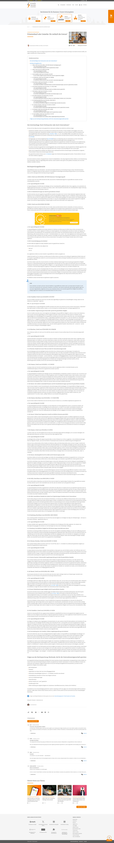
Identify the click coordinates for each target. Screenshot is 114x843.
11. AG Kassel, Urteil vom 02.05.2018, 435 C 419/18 (42, 109)
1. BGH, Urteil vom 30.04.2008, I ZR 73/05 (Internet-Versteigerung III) (46, 65)
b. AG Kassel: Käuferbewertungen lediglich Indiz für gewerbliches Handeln (47, 112)
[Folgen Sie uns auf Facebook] (86, 0)
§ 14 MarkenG (48, 154)
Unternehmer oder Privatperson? (33, 32)
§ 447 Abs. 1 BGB (54, 585)
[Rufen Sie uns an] (81, 0)
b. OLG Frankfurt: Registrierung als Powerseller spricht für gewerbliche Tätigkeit (48, 75)
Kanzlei (76, 4)
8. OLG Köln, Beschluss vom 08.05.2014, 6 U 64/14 (42, 95)
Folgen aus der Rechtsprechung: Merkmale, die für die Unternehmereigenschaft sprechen (49, 118)
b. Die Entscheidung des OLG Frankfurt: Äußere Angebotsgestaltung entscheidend (49, 116)
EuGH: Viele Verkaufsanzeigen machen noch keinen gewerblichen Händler (64, 800)
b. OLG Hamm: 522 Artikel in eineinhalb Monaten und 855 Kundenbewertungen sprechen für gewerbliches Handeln (55, 84)
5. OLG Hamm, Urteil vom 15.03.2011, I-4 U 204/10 (42, 82)
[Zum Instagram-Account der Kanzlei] (48, 712)
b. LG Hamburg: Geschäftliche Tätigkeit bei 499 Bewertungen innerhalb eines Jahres (49, 102)
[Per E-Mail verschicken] (42, 712)
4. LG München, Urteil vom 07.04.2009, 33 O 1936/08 (43, 77)
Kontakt (85, 841)
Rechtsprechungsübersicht (35, 63)
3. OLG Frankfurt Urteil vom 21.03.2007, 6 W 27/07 (42, 74)
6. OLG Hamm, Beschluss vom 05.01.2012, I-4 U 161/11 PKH (44, 86)
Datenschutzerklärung (74, 841)
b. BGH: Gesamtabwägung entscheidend (41, 72)
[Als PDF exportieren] (32, 712)
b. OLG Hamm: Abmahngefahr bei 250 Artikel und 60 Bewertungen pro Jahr (47, 93)
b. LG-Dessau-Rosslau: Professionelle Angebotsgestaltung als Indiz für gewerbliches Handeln (51, 107)
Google (30, 0)
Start (28, 26)
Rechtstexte (68, 4)
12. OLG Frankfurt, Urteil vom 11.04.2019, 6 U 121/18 (43, 114)
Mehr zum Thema (82, 806)
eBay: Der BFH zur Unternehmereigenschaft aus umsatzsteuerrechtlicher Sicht (33, 800)
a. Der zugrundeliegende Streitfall (39, 66)
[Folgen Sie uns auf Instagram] (84, 0)
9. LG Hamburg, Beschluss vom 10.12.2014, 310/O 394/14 (43, 100)
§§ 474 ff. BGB (50, 138)
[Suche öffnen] (58, 5)
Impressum (81, 841)
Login (81, 4)
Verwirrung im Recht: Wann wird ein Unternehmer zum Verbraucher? (79, 800)
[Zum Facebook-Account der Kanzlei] (45, 712)
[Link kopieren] (28, 712)
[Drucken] (35, 712)
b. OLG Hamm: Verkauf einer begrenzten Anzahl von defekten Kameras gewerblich (49, 89)
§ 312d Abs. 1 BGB (53, 133)
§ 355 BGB (32, 136)
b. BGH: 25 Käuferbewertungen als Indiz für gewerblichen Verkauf (45, 67)
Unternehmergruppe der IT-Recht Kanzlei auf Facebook (64, 696)
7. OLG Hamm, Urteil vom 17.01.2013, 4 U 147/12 (42, 91)
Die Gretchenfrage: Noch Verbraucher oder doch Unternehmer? (43, 60)
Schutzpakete (62, 4)
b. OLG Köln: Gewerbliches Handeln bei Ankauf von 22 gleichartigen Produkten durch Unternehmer (52, 98)
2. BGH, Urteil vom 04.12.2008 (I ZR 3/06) (40, 69)
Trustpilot (38, 0)
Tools (73, 4)
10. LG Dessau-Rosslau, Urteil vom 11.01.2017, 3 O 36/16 (43, 104)
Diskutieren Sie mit (33, 721)
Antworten (85, 733)
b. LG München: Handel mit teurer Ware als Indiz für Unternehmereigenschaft (48, 80)
